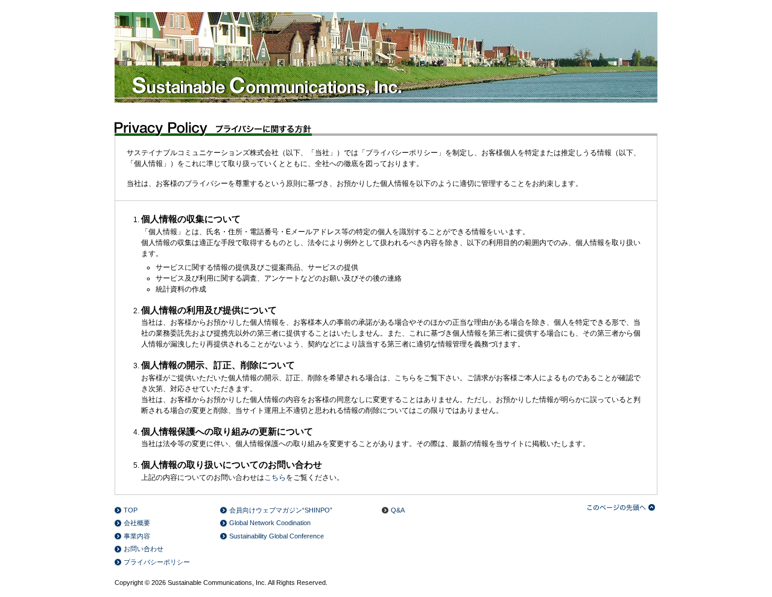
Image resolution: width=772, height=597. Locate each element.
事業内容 (137, 536)
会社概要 (137, 522)
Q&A (398, 510)
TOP (131, 510)
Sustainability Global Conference (276, 536)
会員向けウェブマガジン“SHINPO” (280, 510)
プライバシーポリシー (157, 562)
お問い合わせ (143, 548)
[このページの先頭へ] (622, 507)
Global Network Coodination (270, 522)
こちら (275, 477)
